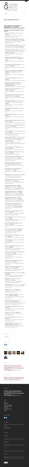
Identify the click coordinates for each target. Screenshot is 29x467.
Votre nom (6, 435)
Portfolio (5, 402)
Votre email (6, 441)
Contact (5, 410)
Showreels (19, 370)
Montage (7, 369)
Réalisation (14, 370)
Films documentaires (12, 366)
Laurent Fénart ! (7, 427)
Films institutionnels (11, 380)
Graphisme (9, 367)
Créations (6, 403)
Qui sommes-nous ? (8, 409)
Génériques (19, 368)
